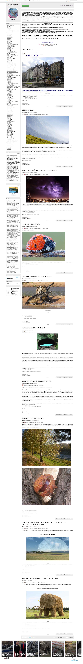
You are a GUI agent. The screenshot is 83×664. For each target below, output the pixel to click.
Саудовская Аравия (10, 107)
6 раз (27, 163)
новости (11, 236)
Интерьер (9, 49)
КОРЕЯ (8, 123)
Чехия (25, 408)
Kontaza (26, 422)
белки (11, 203)
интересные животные (10, 220)
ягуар (25, 318)
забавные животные (11, 215)
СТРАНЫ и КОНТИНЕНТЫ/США (30, 211)
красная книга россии (15, 231)
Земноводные (9, 62)
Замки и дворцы (10, 48)
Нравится (65, 106)
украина (17, 257)
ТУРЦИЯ (8, 128)
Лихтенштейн (26, 160)
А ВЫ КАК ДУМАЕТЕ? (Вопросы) (12, 30)
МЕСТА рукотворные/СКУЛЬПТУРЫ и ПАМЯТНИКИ (33, 406)
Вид (68, 1)
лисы (19, 232)
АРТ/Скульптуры (27, 623)
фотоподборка (11, 266)
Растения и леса (10, 98)
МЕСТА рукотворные (10, 77)
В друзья (13, 19)
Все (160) (18, 153)
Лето (8, 29)
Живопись (9, 36)
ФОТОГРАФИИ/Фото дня (29, 263)
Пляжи (8, 97)
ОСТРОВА (9, 124)
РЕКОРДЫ (8, 103)
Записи (8, 4)
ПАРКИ (8, 81)
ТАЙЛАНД (9, 127)
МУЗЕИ (8, 80)
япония (11, 271)
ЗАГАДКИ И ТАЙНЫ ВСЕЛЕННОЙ (12, 72)
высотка (18, 205)
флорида (35, 214)
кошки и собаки (16, 229)
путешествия (10, 247)
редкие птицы (16, 248)
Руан (25, 100)
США (8, 126)
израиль (10, 217)
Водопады (9, 92)
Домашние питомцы (10, 64)
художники (16, 268)
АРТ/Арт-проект (27, 405)
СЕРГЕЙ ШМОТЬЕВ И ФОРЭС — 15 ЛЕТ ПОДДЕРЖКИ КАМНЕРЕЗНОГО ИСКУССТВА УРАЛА (13, 170)
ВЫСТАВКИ (9, 78)
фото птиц (32, 371)
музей (18, 235)
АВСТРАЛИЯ (9, 105)
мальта (8, 233)
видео (13, 205)
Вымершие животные (11, 63)
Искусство (9, 38)
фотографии (10, 264)
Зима (8, 26)
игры (7, 217)
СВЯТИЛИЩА (9, 82)
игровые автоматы (14, 216)
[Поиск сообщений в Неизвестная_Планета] (17, 277)
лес (17, 232)
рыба (13, 250)
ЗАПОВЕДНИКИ (10, 79)
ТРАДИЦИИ (9, 135)
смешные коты (9, 253)
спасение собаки (10, 256)
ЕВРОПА (8, 116)
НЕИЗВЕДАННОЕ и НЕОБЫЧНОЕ (12, 86)
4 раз (27, 217)
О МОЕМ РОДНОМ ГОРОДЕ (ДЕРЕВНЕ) (31, 510)
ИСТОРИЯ (8, 73)
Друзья (11, 4)
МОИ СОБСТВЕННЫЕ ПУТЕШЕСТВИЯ (10, 85)
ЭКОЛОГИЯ (9, 149)
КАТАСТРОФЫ (9, 74)
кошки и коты (10, 229)
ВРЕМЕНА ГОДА (9, 25)
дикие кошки (9, 210)
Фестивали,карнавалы (11, 141)
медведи (8, 234)
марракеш (15, 233)
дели (9, 208)
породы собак (12, 243)
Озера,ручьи (9, 96)
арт (14, 200)
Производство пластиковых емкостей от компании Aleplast (12, 161)
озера (16, 236)
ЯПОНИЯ (8, 132)
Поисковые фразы (15, 295)
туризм (11, 257)
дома (13, 210)
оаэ (14, 236)
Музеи (8, 50)
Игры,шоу (9, 136)
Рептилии (9, 61)
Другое (8, 47)
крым (15, 232)
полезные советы (11, 242)
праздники (14, 244)
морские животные (12, 234)
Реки (8, 99)
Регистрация (16, 0)
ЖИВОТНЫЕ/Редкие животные (29, 368)
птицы (13, 246)
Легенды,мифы (9, 137)
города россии (15, 207)
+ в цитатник (34, 51)
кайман (28, 318)
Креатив (8, 39)
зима (17, 215)
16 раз (27, 374)
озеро (8, 237)
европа (8, 214)
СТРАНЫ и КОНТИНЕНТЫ (11, 104)
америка (12, 200)
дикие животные (13, 209)
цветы (8, 269)
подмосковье (12, 240)
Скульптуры (9, 40)
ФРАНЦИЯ (9, 129)
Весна (8, 28)
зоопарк (8, 216)
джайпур (14, 208)
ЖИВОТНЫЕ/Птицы (28, 369)
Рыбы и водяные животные (12, 70)
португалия (9, 244)
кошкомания (9, 230)
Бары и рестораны (10, 45)
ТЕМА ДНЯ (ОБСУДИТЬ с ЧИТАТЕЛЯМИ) (11, 134)
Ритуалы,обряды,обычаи (11, 140)
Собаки (8, 59)
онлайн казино (12, 237)
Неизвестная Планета (7, 5)
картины (12, 225)
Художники (9, 43)
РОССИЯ (8, 125)
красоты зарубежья (10, 232)
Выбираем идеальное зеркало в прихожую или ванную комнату (12, 166)
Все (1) (19, 185)
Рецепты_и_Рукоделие (29, 114)
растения (15, 247)
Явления (8, 100)
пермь (14, 239)
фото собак (11, 262)
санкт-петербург (11, 252)
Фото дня (13, 193)
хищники (8, 268)
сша (17, 256)
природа (9, 246)
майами (38, 214)
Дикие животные (10, 58)
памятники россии (10, 239)
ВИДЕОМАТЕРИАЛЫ (10, 54)
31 (60, 637)
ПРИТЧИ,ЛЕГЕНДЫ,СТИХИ (11, 101)
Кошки (8, 57)
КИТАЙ (8, 122)
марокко (11, 233)
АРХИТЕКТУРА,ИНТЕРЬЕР (11, 44)
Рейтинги (26, 0)
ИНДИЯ (8, 118)
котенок (13, 226)
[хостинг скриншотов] (46, 504)
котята (15, 227)
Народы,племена (10, 138)
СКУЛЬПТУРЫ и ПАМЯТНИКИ (12, 83)
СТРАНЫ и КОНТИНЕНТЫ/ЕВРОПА (30, 158)
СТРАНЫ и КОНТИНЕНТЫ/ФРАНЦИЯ (31, 96)
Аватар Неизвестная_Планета (13, 13)
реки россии (14, 249)
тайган (8, 257)
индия (13, 217)
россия (8, 250)
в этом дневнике (10, 278)
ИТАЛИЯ (8, 120)
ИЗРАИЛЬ (9, 117)
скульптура (29, 408)
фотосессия (16, 267)
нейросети (8, 236)
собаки (13, 253)
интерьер (12, 221)
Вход (21, 0)
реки (9, 249)
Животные (9, 94)
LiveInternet (8, 1)
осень (16, 237)
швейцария (11, 269)
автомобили (8, 200)
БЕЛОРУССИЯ (9, 113)
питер (8, 241)
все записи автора (40, 53)
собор (16, 253)
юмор (8, 271)
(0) (15, 156)
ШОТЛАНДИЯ (9, 130)
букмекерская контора (15, 203)
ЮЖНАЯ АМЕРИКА (10, 131)
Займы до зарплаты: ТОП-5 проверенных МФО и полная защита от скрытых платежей (13, 156)
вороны (16, 205)
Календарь (71, 637)
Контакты (74, 659)
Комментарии (15, 4)
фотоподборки (11, 267)
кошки (18, 227)
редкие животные (10, 248)
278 (58, 637)
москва (11, 235)
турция (14, 257)
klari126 (26, 53)
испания (9, 222)
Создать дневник (25, 5)
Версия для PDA (74, 658)
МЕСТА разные (10, 95)
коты (12, 227)
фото (14, 258)
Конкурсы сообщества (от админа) (13, 75)
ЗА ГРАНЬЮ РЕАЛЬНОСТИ (11, 71)
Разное (8, 102)
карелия (8, 225)
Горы (8, 93)
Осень (8, 27)
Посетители (14, 294)
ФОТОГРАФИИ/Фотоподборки (29, 212)
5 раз (27, 103)
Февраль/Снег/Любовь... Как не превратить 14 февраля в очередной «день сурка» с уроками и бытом (13, 177)
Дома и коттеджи (10, 46)
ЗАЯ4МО (27, 385)
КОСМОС (8, 76)
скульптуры (17, 252)
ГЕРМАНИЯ (9, 114)
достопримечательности (12, 212)
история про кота (13, 224)
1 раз (27, 321)
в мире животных (13, 204)
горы (7, 208)
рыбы (15, 250)
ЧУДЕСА (8, 148)
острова (8, 238)
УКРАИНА (9, 106)
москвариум (15, 235)
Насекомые (9, 60)
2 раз (27, 411)
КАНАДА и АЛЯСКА (10, 121)
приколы (17, 244)
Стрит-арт (9, 41)
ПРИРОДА (8, 91)
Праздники (9, 139)
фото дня (13, 260)
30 (61, 637)
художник (11, 268)
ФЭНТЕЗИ (8, 147)
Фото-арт (8, 42)
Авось (32, 0)
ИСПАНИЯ (9, 119)
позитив (16, 240)
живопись (12, 214)
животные (17, 214)
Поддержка (66, 1)
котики (17, 226)
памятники (14, 238)
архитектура (10, 202)
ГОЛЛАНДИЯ (9, 115)
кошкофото (14, 230)
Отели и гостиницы (10, 51)
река (7, 249)
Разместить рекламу (74, 660)
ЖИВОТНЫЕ (9, 56)
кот (11, 226)
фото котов (13, 261)
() (61, 106)
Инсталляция (9, 37)
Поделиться (70, 106)
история (12, 222)
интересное (10, 219)
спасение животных (12, 254)
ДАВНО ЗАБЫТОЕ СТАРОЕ (11, 55)
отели (11, 238)
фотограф (15, 262)
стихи (14, 256)
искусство (16, 221)
